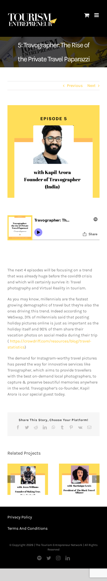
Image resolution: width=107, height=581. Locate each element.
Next (91, 85)
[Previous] (11, 479)
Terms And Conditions (27, 528)
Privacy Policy (19, 517)
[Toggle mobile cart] (86, 15)
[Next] (96, 479)
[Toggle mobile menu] (97, 15)
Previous (75, 85)
